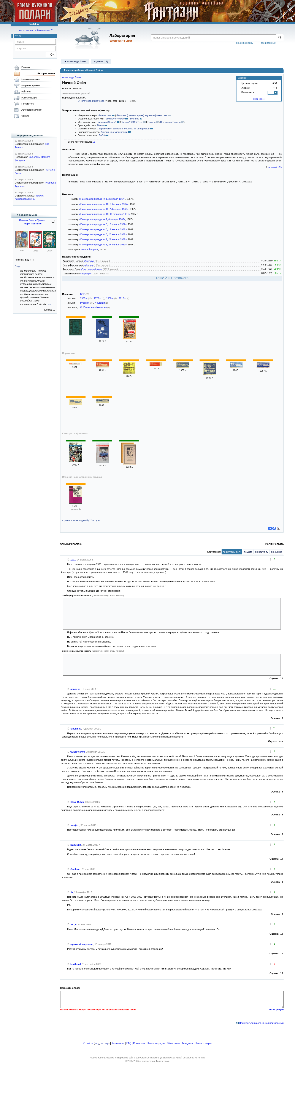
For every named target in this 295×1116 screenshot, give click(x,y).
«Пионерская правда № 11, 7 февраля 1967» (103, 209)
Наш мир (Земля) (106, 122)
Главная (25, 67)
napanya (75, 689)
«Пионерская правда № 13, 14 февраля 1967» (104, 214)
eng (97, 1043)
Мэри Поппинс (32, 223)
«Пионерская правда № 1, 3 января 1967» (102, 199)
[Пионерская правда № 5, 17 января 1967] (156, 365)
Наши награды (156, 1043)
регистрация (26, 30)
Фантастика (104, 115)
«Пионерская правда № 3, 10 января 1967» (103, 224)
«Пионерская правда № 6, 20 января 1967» (103, 234)
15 (93, 141)
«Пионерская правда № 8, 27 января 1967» (103, 244)
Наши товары (203, 1043)
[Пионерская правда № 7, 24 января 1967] (209, 374)
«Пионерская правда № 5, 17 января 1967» (103, 229)
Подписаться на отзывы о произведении (261, 1023)
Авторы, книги (46, 73)
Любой (102, 135)
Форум (25, 115)
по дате (248, 552)
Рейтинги (26, 91)
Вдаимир (75, 845)
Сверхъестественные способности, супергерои (123, 128)
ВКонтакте (173, 1043)
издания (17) (101, 61)
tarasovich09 (275, 167)
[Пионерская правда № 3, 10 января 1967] (129, 373)
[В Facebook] (274, 528)
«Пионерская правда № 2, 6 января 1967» (102, 219)
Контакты (139, 1043)
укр (107, 1043)
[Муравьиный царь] (129, 338)
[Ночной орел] (102, 337)
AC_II (73, 924)
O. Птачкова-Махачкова (91, 101)
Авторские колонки (31, 109)
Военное (134, 118)
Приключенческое (115, 118)
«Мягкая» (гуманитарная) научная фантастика (141, 115)
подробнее (259, 98)
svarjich (74, 825)
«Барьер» (85, 273)
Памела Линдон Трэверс (32, 220)
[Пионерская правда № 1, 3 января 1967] (75, 363)
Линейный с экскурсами (114, 132)
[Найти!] (280, 37)
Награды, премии (30, 85)
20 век (100, 125)
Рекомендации (29, 97)
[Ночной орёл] (75, 334)
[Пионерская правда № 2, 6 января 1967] (102, 366)
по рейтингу (261, 552)
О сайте (88, 1043)
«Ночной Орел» (89, 249)
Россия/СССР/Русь (131, 122)
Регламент (117, 1043)
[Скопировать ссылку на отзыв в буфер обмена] (68, 559)
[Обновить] (53, 223)
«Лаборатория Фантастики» (154, 1061)
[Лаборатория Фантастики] (89, 38)
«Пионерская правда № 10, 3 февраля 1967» (103, 204)
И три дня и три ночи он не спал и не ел (95, 613)
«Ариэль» (89, 261)
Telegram (187, 1043)
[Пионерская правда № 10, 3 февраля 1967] (263, 367)
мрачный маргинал (81, 944)
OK (50, 54)
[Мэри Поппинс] (21, 247)
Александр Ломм (71, 77)
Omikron (75, 869)
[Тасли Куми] (102, 462)
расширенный (268, 43)
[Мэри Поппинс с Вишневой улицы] (35, 247)
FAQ (128, 1043)
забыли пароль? (43, 30)
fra (101, 1043)
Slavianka (75, 728)
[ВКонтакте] (270, 528)
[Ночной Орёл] (130, 454)
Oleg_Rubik (77, 802)
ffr (71, 892)
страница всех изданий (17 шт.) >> (81, 520)
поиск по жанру (244, 43)
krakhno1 (75, 964)
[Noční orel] (75, 503)
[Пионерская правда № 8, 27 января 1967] (236, 367)
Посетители (27, 103)
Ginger (18, 266)
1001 (73, 559)
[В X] (278, 528)
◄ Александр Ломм (75, 61)
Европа (151, 122)
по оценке (276, 552)
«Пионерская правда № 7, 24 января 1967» (103, 239)
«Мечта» (88, 265)
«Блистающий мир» (91, 269)
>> (49, 304)
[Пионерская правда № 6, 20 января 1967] (183, 367)
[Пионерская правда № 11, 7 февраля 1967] (75, 404)
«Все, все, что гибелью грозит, (86, 664)
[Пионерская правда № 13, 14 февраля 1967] (102, 402)
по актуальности (232, 552)
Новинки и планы (30, 79)
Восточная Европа (170, 122)
